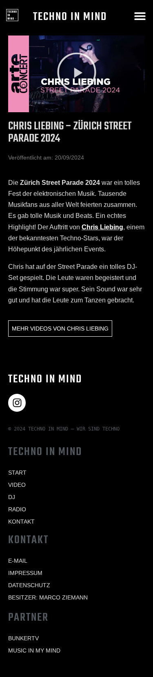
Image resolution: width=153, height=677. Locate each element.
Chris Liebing (102, 227)
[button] (140, 16)
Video (17, 485)
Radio (17, 509)
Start (17, 472)
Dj (11, 497)
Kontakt (21, 521)
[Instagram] (17, 402)
